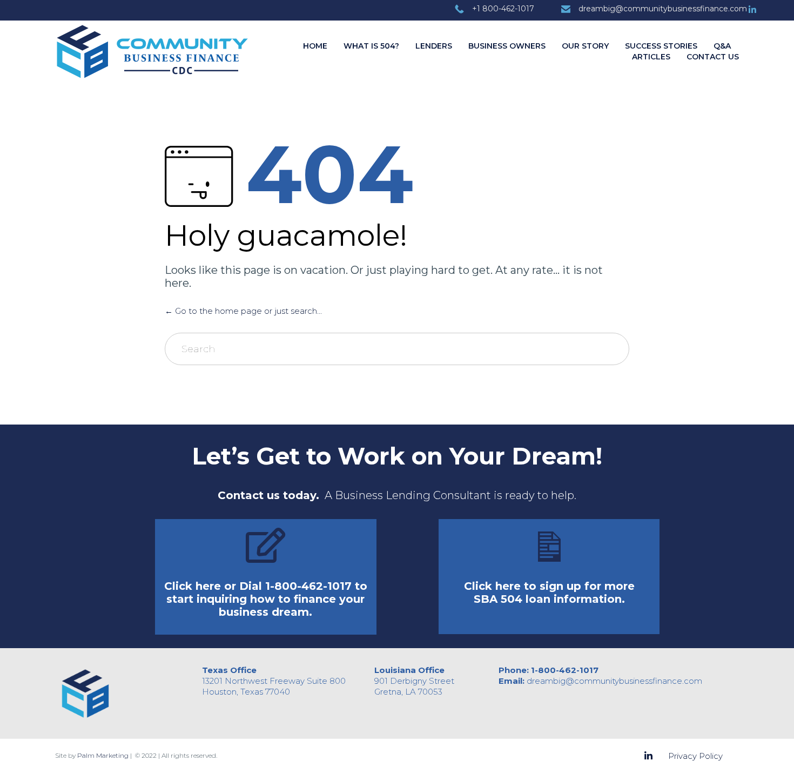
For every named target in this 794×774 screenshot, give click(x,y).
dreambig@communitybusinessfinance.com (662, 9)
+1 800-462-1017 (503, 9)
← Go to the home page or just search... (243, 311)
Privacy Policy (695, 756)
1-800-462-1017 (564, 670)
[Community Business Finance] (153, 53)
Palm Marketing (103, 755)
